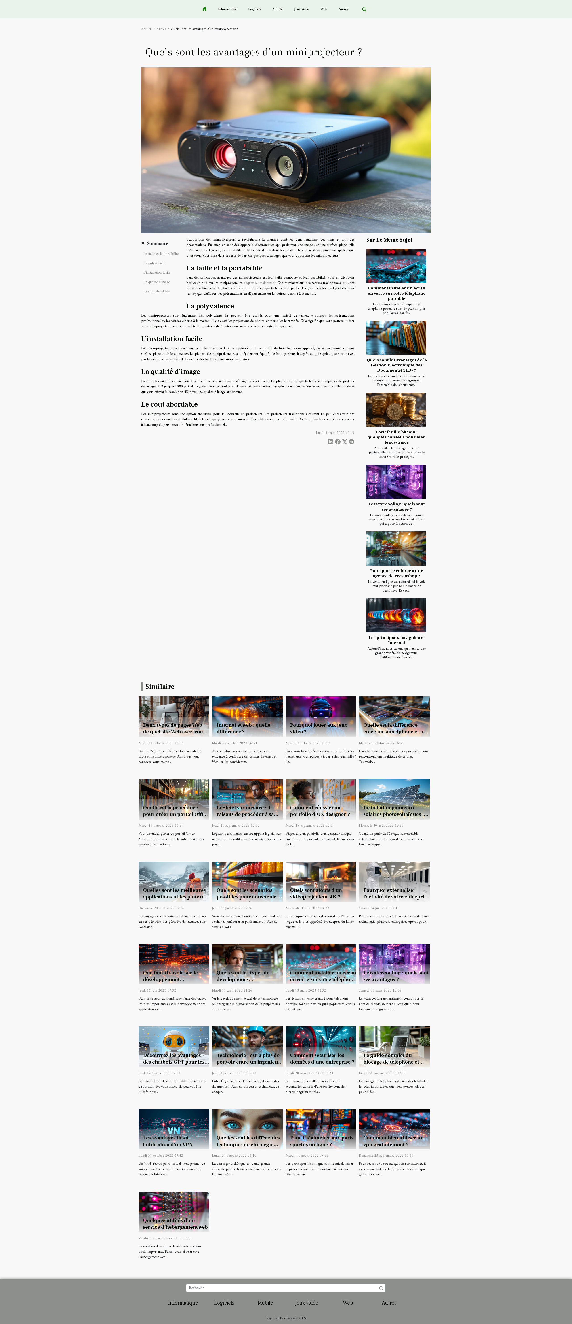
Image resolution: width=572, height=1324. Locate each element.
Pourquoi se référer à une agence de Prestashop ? (396, 573)
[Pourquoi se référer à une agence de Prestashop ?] (396, 548)
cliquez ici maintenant (259, 283)
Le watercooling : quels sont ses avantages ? (396, 506)
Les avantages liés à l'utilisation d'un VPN (168, 1141)
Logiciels (254, 9)
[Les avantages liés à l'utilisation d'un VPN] (174, 1129)
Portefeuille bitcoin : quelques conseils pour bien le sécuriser (397, 437)
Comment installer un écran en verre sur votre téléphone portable (397, 293)
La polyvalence (154, 263)
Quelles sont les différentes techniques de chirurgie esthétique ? (248, 1145)
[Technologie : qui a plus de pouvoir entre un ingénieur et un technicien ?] (247, 1046)
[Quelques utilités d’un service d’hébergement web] (174, 1212)
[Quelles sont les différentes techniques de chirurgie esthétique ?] (247, 1129)
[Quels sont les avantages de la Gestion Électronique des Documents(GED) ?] (396, 338)
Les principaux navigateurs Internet (397, 640)
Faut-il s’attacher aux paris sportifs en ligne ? (321, 1141)
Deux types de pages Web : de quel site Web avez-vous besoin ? (174, 732)
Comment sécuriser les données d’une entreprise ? (322, 1058)
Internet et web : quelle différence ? (243, 728)
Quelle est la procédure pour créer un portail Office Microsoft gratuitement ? (175, 814)
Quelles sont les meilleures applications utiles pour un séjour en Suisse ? (174, 897)
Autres (343, 9)
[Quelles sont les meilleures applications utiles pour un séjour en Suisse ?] (174, 882)
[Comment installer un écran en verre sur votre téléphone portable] (396, 266)
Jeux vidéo (301, 9)
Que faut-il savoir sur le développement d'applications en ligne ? (171, 979)
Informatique (227, 9)
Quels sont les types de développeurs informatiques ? (243, 979)
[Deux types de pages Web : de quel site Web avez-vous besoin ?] (174, 716)
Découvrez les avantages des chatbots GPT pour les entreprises (173, 1062)
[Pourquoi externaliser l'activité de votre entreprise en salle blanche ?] (394, 882)
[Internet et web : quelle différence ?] (247, 716)
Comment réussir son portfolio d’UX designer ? (320, 811)
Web (324, 9)
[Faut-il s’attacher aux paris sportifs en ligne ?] (321, 1129)
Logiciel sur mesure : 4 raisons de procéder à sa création (245, 814)
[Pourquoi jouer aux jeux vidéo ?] (321, 716)
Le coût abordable (156, 291)
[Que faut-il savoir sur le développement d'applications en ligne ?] (174, 964)
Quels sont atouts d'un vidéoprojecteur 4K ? (316, 893)
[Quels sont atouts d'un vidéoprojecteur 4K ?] (321, 882)
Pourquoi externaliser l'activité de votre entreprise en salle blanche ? (396, 897)
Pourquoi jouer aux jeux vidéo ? (318, 728)
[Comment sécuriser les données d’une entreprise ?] (321, 1046)
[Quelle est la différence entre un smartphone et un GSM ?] (394, 716)
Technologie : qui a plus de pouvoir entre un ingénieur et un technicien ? (248, 1062)
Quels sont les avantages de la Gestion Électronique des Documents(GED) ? (397, 365)
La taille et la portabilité (161, 254)
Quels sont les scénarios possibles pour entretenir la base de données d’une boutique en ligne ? (249, 900)
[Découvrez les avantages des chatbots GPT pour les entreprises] (174, 1046)
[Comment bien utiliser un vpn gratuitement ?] (394, 1129)
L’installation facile (156, 273)
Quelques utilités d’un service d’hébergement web (175, 1223)
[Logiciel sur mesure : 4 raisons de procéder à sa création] (247, 799)
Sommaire (157, 244)
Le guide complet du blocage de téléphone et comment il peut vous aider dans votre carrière (395, 1065)
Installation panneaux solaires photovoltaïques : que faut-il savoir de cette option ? (393, 817)
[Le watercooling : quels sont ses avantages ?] (396, 482)
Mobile (278, 9)
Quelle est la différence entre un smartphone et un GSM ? (394, 732)
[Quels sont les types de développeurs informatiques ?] (247, 964)
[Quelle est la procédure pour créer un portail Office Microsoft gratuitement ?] (174, 799)
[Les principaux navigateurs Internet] (396, 615)
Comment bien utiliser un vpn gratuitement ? (393, 1141)
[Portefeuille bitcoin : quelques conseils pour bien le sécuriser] (396, 410)
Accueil (146, 29)
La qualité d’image (156, 282)
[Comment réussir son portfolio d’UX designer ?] (321, 799)
